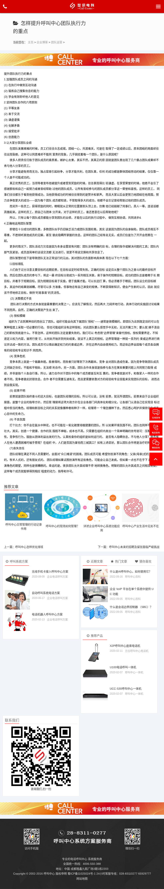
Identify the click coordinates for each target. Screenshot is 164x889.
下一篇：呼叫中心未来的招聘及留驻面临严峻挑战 (128, 546)
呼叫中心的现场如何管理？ (62, 526)
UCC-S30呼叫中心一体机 (125, 688)
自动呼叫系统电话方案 (46, 593)
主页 (30, 42)
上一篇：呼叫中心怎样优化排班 (23, 546)
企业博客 (42, 42)
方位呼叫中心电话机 (136, 650)
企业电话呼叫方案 (57, 576)
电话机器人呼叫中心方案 (47, 614)
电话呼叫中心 (78, 859)
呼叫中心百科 (133, 576)
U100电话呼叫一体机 (123, 667)
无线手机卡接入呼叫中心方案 (50, 571)
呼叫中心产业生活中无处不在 (140, 526)
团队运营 (56, 42)
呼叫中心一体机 (134, 672)
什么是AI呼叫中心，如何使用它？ (131, 571)
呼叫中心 (49, 873)
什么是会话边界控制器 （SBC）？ (131, 607)
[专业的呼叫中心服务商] (82, 59)
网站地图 (82, 878)
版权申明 (61, 873)
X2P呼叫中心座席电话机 (125, 645)
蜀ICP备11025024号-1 (82, 873)
